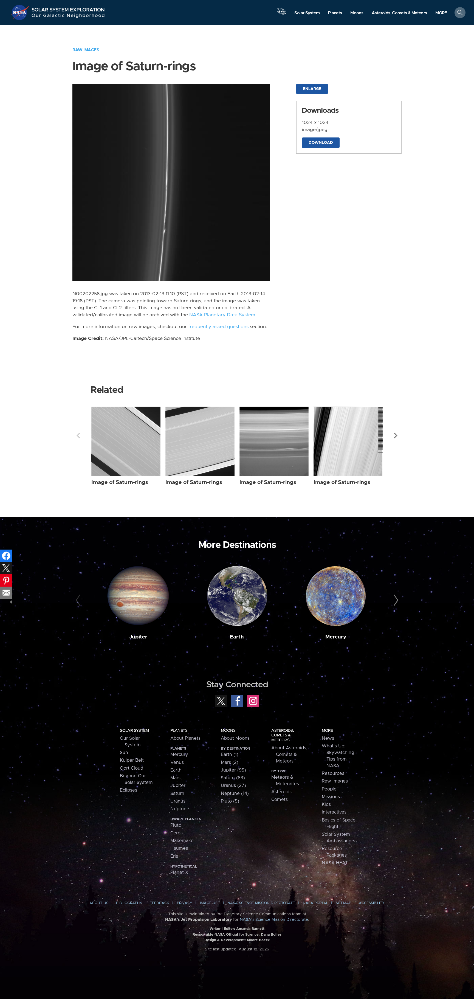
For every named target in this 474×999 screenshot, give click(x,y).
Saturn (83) (233, 778)
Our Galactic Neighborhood (68, 16)
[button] (441, 13)
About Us (98, 903)
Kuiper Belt (132, 760)
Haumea (179, 848)
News (328, 738)
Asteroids (281, 792)
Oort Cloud (131, 768)
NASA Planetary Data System (222, 315)
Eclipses (128, 790)
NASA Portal (315, 903)
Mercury (335, 637)
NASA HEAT (335, 863)
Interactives (334, 812)
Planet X (179, 872)
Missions (331, 797)
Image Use (210, 903)
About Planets (185, 738)
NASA (20, 12)
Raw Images (85, 50)
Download (321, 143)
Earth (237, 637)
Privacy (184, 903)
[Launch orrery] (281, 14)
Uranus (177, 801)
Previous (78, 435)
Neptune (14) (235, 793)
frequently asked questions (218, 326)
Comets (279, 799)
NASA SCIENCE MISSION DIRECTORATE (261, 903)
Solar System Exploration (68, 8)
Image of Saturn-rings (119, 482)
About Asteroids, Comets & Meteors (289, 754)
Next (396, 435)
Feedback (159, 903)
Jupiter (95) (233, 770)
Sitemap (343, 903)
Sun (124, 752)
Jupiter (138, 637)
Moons (228, 730)
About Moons (235, 738)
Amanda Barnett (250, 929)
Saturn (177, 793)
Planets (178, 730)
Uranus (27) (233, 785)
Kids (326, 804)
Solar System (134, 730)
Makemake (182, 840)
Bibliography (129, 903)
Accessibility (372, 903)
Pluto (175, 825)
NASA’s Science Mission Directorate (274, 920)
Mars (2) (229, 762)
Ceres (176, 833)
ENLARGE (312, 89)
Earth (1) (229, 754)
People (329, 789)
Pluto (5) (230, 801)
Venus (177, 762)
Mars (175, 778)
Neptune (179, 809)
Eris (174, 856)
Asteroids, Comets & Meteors (282, 735)
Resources (333, 773)
